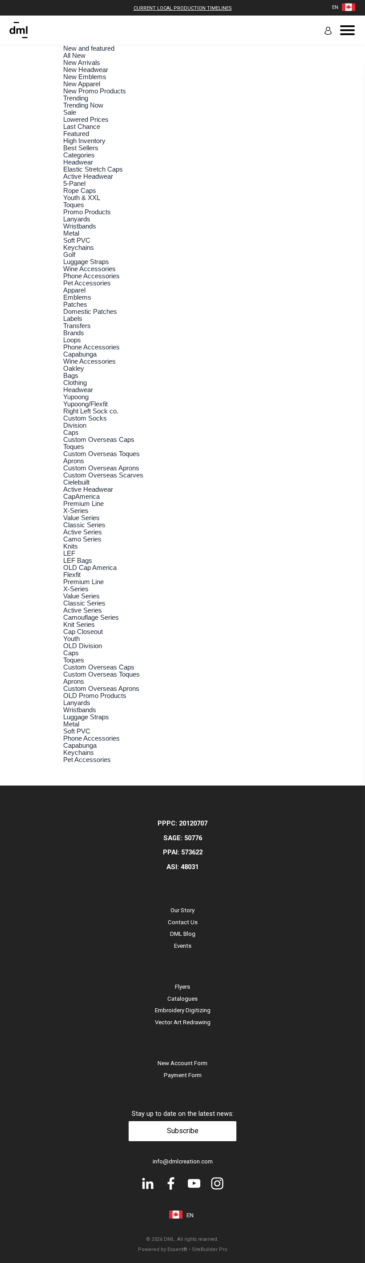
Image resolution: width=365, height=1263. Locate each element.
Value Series (81, 517)
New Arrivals (81, 62)
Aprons (73, 461)
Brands (73, 333)
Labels (72, 318)
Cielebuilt (76, 482)
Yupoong (76, 397)
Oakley (73, 368)
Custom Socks (85, 418)
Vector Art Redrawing (183, 1022)
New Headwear (85, 69)
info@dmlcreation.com (183, 1161)
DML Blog (182, 933)
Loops (72, 340)
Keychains (78, 247)
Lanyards (76, 219)
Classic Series (84, 525)
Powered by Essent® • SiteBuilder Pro (182, 1249)
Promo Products (87, 212)
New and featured (88, 48)
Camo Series (82, 539)
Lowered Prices (86, 119)
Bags (70, 375)
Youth (71, 638)
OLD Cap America (90, 567)
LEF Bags (77, 560)
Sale (69, 112)
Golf (69, 254)
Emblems (77, 297)
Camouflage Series (91, 617)
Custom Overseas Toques (101, 453)
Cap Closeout (83, 631)
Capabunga (80, 354)
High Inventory (84, 140)
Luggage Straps (86, 261)
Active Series (82, 532)
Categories (79, 155)
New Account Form (182, 1063)
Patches (75, 304)
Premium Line (83, 503)
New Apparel (81, 84)
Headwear (78, 162)
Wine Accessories (89, 269)
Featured (76, 133)
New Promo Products (94, 91)
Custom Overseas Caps (98, 439)
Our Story (182, 910)
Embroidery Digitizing (183, 1010)
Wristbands (79, 226)
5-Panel (74, 183)
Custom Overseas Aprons (101, 468)
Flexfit (72, 574)
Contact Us (183, 922)
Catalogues (182, 998)
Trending (75, 98)
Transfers (77, 325)
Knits (70, 546)
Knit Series (79, 624)
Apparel (74, 290)
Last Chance (81, 126)
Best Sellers (80, 148)
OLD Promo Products (94, 695)
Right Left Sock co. (90, 411)
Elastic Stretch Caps (93, 169)
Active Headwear (88, 176)
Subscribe (183, 1131)
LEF (69, 553)
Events (182, 945)
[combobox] (335, 7)
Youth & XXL (81, 197)
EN (335, 7)
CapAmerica (81, 496)
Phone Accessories (91, 276)
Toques (73, 204)
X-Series (76, 510)
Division (74, 425)
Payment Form (183, 1075)
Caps (71, 432)
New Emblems (84, 76)
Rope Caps (79, 190)
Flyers (182, 986)
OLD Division (82, 646)
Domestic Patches (90, 311)
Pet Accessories (87, 283)
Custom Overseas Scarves (103, 475)
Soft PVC (76, 240)
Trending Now (83, 105)
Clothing (75, 382)
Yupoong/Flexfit (85, 404)
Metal (71, 233)
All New (74, 55)
